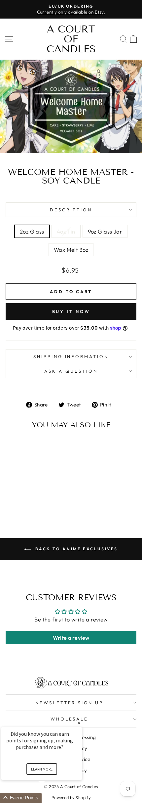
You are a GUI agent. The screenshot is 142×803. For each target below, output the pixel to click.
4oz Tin (66, 231)
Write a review (71, 637)
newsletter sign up (69, 702)
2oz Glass (32, 231)
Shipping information (71, 356)
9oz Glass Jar (105, 231)
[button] (49, 798)
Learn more (42, 769)
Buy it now (71, 311)
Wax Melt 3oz (71, 249)
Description (71, 209)
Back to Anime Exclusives (75, 548)
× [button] (79, 723)
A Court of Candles (71, 39)
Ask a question (71, 371)
